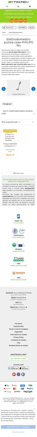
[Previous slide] (4, 89)
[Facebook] (23, 374)
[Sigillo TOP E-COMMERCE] (18, 216)
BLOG (31, 27)
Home (4, 32)
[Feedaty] (18, 273)
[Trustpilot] (18, 259)
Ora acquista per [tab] (10, 122)
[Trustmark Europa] (22, 231)
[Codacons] (18, 244)
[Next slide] (33, 89)
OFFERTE (22, 27)
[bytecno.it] (18, 2)
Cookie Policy (8, 420)
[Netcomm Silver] (14, 231)
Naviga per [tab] (7, 104)
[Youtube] (14, 374)
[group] (18, 88)
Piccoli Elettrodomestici (16, 32)
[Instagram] (18, 374)
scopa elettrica (8, 196)
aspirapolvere (29, 188)
